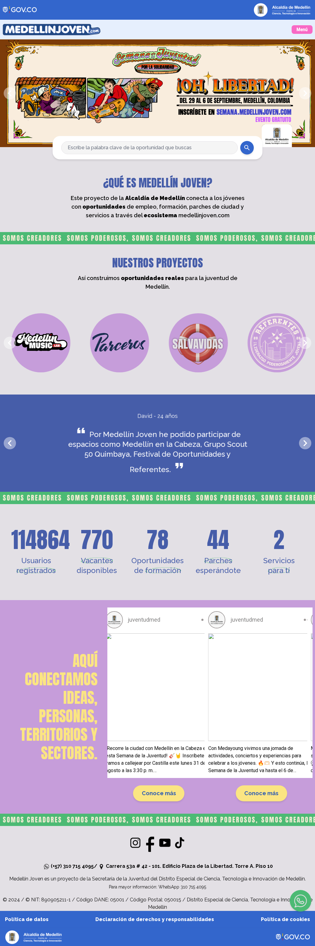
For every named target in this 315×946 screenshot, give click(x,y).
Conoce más (159, 793)
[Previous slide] (10, 93)
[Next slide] (305, 93)
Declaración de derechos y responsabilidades (154, 919)
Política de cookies (285, 919)
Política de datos (27, 919)
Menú (302, 29)
